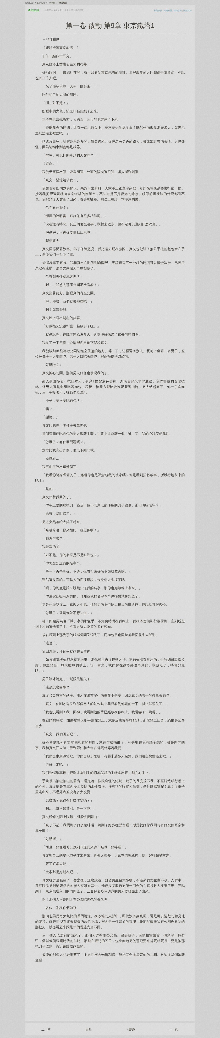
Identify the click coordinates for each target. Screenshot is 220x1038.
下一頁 (173, 1029)
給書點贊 (168, 10)
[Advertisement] (110, 990)
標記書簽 (158, 10)
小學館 (52, 3)
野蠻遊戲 (63, 3)
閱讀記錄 (187, 10)
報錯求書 (178, 10)
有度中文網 (40, 3)
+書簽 (131, 1029)
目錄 (88, 1029)
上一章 (46, 1029)
